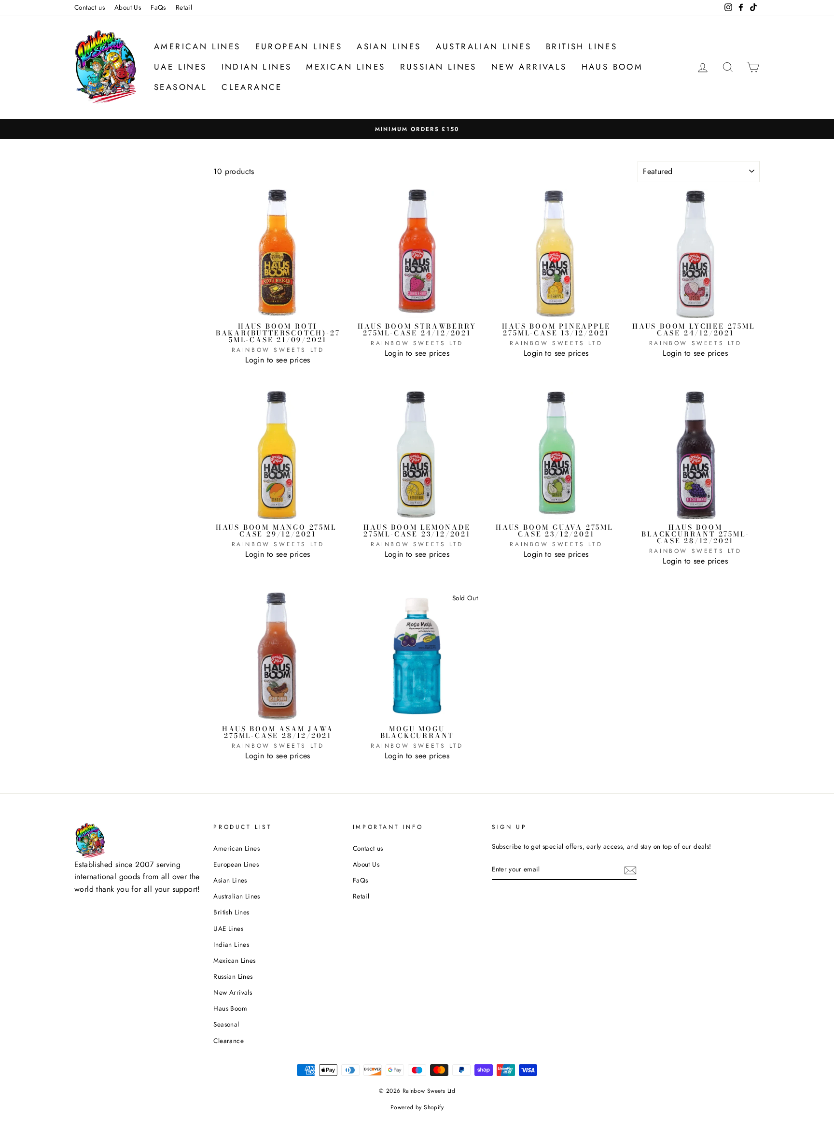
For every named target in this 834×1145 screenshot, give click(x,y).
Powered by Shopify (417, 1107)
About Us (127, 7)
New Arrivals (529, 66)
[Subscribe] (630, 869)
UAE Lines (180, 66)
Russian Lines (438, 66)
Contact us (89, 7)
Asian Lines (389, 46)
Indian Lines (257, 66)
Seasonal (180, 87)
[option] (417, 129)
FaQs (158, 7)
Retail (184, 7)
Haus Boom (612, 66)
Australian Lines (483, 46)
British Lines (581, 46)
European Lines (299, 46)
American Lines (197, 46)
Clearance (252, 87)
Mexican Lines (345, 66)
